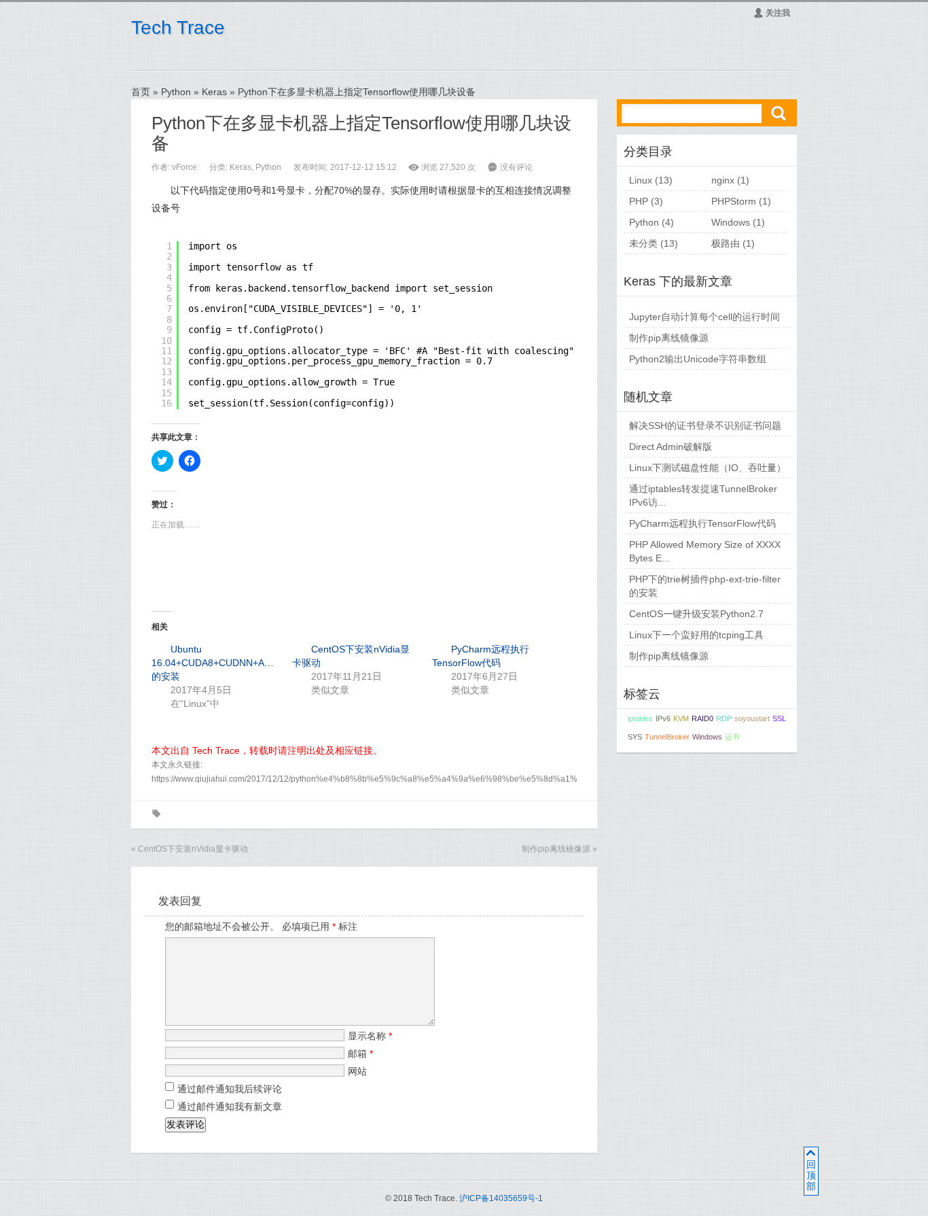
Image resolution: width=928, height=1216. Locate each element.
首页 (140, 91)
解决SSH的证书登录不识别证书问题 (705, 425)
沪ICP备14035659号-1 (501, 1198)
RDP (724, 718)
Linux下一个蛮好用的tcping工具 (696, 634)
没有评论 (516, 167)
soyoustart (752, 718)
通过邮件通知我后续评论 (229, 1088)
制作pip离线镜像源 (556, 849)
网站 (357, 1071)
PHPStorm (733, 201)
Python (176, 91)
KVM (681, 718)
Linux (640, 180)
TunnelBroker (667, 737)
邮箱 (360, 1053)
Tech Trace (178, 27)
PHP (638, 201)
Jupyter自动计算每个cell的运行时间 (704, 316)
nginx (722, 180)
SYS (635, 737)
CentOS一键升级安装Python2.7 (696, 613)
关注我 (771, 13)
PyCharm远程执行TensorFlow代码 (702, 523)
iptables (640, 718)
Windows (730, 222)
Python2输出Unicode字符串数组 (697, 358)
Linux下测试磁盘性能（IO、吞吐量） (707, 467)
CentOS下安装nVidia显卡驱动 (193, 849)
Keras (214, 91)
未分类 (643, 243)
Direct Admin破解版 (670, 446)
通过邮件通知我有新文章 (229, 1106)
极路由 (725, 243)
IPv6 (663, 718)
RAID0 (702, 718)
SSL (779, 718)
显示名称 (370, 1035)
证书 (732, 737)
